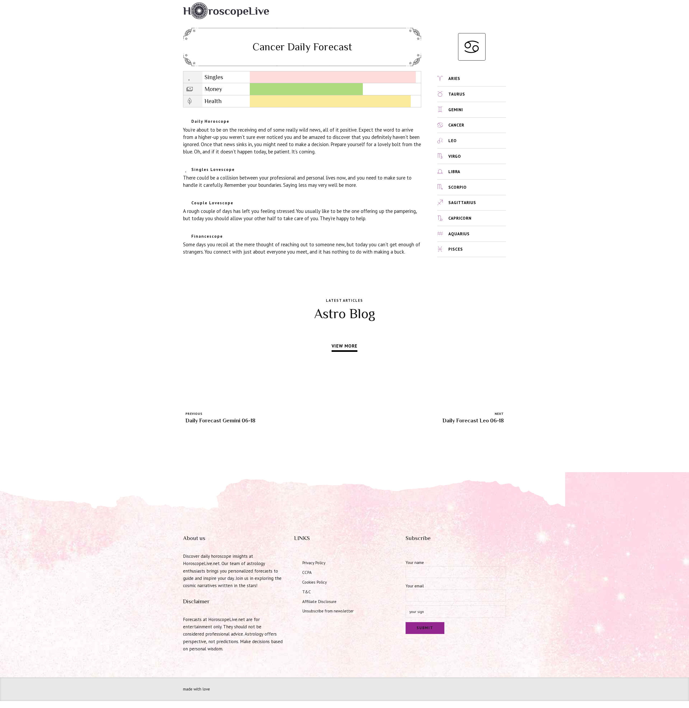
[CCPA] (296, 572)
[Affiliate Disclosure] (296, 601)
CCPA (307, 572)
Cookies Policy (314, 582)
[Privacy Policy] (296, 562)
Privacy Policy (313, 562)
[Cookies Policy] (296, 581)
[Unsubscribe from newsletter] (296, 610)
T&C (306, 591)
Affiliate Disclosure (319, 601)
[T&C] (296, 591)
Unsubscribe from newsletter (328, 611)
